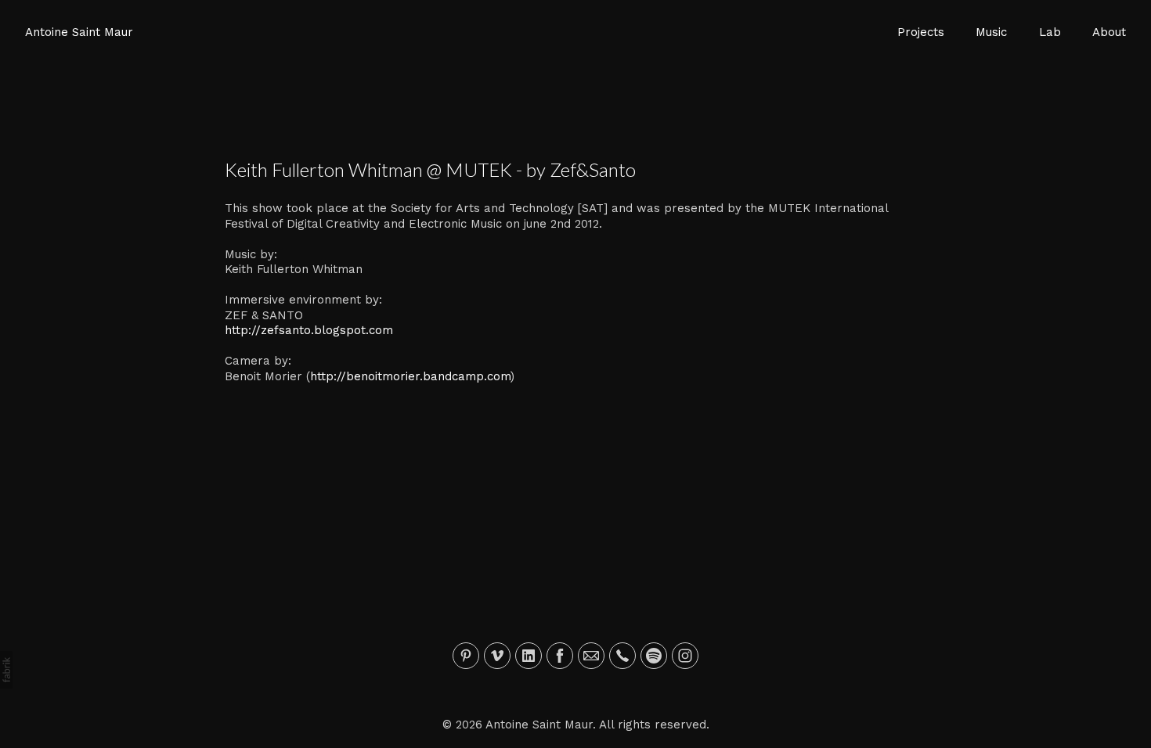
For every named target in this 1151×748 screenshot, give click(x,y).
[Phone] (622, 655)
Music (991, 32)
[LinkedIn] (528, 655)
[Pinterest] (466, 655)
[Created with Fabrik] (6, 670)
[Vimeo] (497, 655)
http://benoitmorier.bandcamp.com (410, 376)
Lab (1050, 32)
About (1109, 32)
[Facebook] (560, 655)
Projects (920, 32)
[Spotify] (653, 655)
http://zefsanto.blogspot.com (309, 330)
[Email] (591, 655)
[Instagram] (685, 655)
